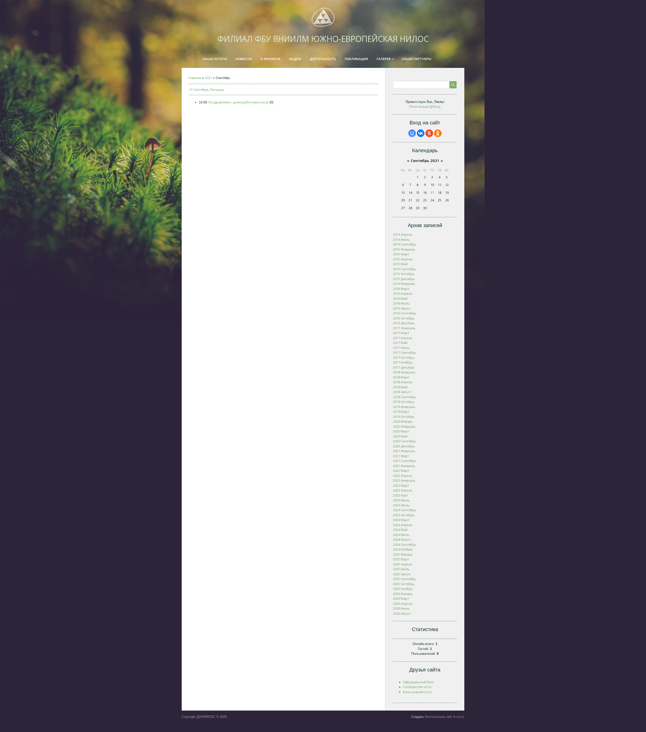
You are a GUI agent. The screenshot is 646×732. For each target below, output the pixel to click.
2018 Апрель (403, 382)
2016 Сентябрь (404, 313)
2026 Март (401, 598)
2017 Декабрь (404, 367)
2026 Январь (403, 593)
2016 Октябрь (404, 318)
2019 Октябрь (404, 416)
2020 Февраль (404, 426)
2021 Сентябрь (404, 460)
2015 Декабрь (404, 279)
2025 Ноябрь (403, 588)
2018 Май (400, 387)
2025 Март (401, 559)
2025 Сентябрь (404, 579)
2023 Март (401, 485)
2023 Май (400, 495)
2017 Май (400, 342)
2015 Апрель (403, 259)
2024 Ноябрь (403, 549)
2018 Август (402, 392)
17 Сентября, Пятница (206, 89)
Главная (194, 77)
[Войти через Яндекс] (429, 133)
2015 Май (400, 264)
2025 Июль (401, 569)
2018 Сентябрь (404, 397)
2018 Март (401, 377)
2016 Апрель (403, 293)
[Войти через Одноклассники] (438, 133)
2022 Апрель (403, 475)
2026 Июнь (401, 608)
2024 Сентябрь (404, 544)
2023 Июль (401, 505)
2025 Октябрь (404, 584)
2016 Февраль (404, 283)
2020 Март (401, 431)
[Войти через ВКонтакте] (420, 133)
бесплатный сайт (439, 716)
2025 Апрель (403, 564)
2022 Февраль (404, 466)
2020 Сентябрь (404, 441)
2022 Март (401, 470)
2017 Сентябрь (404, 352)
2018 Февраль (404, 372)
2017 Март (401, 333)
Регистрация (419, 106)
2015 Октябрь (404, 274)
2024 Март (401, 520)
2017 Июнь (401, 347)
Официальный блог (418, 682)
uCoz (460, 716)
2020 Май (400, 436)
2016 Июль (401, 303)
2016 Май (400, 298)
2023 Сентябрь (404, 510)
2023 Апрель (403, 490)
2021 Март (401, 456)
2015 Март (401, 254)
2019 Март (401, 411)
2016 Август (402, 308)
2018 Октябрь (404, 401)
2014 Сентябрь (404, 244)
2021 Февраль (404, 451)
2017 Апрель (403, 338)
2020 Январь (403, 421)
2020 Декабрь (404, 446)
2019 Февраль (404, 406)
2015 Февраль (404, 249)
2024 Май (400, 529)
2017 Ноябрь (403, 362)
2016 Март (401, 288)
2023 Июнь (401, 500)
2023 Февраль (404, 480)
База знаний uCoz (417, 692)
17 (432, 192)
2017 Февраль (404, 328)
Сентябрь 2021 (425, 160)
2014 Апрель (403, 234)
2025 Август (402, 574)
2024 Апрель (403, 525)
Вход (436, 106)
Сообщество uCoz (417, 687)
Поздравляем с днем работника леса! (238, 102)
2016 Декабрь (404, 323)
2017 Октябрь (404, 357)
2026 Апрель (403, 603)
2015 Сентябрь (404, 269)
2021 (208, 77)
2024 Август (402, 539)
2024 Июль (401, 534)
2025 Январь (403, 554)
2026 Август (402, 613)
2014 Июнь (401, 239)
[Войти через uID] (412, 133)
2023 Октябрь (404, 515)
